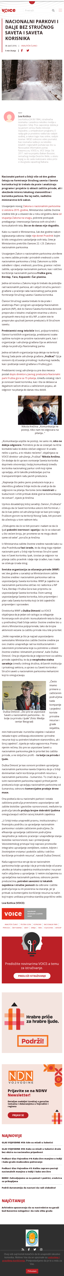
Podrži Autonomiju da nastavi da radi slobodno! (29, 1187)
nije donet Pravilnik (42, 235)
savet (26, 928)
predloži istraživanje (32, 976)
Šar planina (17, 928)
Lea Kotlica (24, 116)
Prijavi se (18, 1115)
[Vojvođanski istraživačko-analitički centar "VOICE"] (8, 10)
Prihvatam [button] (32, 1271)
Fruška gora (26, 924)
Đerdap (58, 928)
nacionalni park (50, 924)
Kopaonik (37, 924)
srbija (33, 928)
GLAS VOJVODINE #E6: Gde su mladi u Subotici (27, 1142)
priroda (6, 928)
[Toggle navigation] (32, 2)
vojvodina (48, 928)
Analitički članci (29, 45)
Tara (40, 928)
